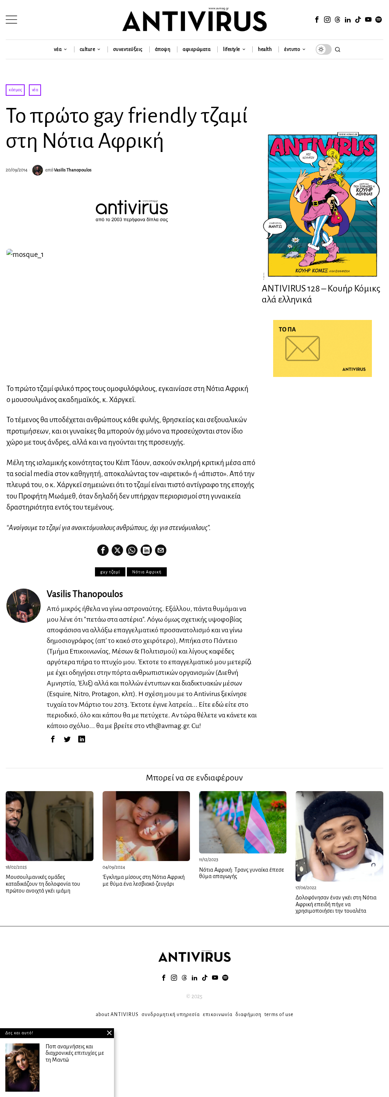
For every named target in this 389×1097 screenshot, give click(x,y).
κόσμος (15, 89)
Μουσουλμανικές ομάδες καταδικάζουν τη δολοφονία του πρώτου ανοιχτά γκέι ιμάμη (43, 883)
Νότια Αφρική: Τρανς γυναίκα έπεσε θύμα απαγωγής (241, 873)
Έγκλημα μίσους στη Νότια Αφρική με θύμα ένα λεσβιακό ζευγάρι (144, 880)
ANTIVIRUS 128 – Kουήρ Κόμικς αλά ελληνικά (321, 293)
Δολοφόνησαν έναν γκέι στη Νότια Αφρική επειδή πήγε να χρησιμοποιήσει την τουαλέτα (336, 904)
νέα (35, 89)
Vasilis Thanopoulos (73, 170)
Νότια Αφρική (146, 572)
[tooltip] (317, 19)
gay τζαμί (110, 572)
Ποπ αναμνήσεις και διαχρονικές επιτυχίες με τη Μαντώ (75, 1053)
